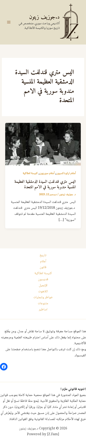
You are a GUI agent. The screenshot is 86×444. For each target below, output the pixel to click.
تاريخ (43, 255)
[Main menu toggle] (8, 22)
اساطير (43, 309)
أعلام (43, 261)
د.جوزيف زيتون (44, 17)
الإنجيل (43, 285)
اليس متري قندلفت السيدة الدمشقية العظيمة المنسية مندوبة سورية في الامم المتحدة (45, 184)
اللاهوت (43, 291)
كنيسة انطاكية (30, 173)
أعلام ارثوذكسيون (66, 173)
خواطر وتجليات (43, 297)
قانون (43, 267)
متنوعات (43, 303)
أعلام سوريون (46, 173)
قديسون (43, 279)
